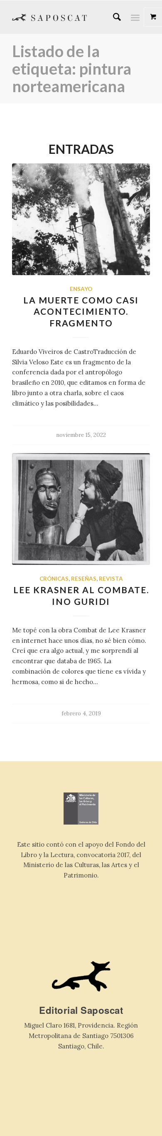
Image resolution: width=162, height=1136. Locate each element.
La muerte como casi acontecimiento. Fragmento (81, 311)
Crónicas (54, 578)
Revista (111, 578)
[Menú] (135, 17)
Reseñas (83, 578)
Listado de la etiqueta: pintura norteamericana (71, 68)
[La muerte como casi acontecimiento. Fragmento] (81, 219)
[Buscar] (113, 17)
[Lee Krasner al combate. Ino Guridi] (81, 509)
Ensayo (81, 289)
